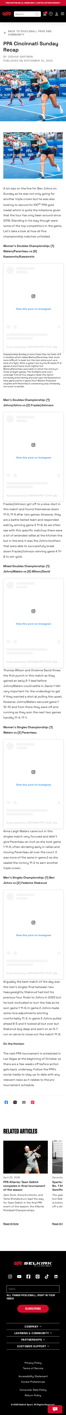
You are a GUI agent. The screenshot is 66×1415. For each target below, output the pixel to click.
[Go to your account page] (56, 14)
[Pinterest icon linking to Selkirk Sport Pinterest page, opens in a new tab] (37, 1277)
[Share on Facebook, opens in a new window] (6, 1103)
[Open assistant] (55, 1409)
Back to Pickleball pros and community (30, 33)
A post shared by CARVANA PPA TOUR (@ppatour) (36, 346)
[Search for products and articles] (37, 14)
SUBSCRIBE (33, 1309)
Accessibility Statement (33, 1376)
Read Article (11, 1223)
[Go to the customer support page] (51, 14)
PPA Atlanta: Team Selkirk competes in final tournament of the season (24, 1186)
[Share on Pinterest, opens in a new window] (33, 1103)
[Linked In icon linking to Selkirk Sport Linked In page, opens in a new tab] (56, 1277)
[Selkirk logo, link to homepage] (7, 15)
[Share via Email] (24, 1103)
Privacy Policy (33, 1362)
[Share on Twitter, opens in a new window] (15, 1103)
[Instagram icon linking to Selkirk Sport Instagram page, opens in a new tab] (10, 1277)
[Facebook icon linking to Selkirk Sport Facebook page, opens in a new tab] (28, 1277)
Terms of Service (33, 1368)
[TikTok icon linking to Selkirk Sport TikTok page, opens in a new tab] (46, 1277)
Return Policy (33, 1395)
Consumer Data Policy (33, 1389)
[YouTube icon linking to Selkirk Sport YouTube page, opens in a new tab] (19, 1277)
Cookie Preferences (33, 1381)
